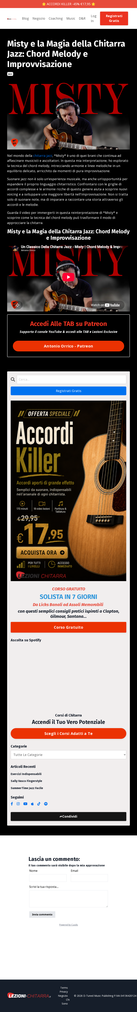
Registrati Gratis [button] (114, 18)
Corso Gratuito (68, 627)
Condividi (69, 816)
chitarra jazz (42, 155)
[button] (114, 18)
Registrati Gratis (68, 391)
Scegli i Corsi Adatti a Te (68, 733)
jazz (10, 74)
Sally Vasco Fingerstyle (26, 781)
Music (70, 18)
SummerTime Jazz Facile (27, 788)
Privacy (64, 991)
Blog (25, 18)
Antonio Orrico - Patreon (68, 346)
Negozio (38, 18)
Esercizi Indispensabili (26, 774)
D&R (82, 18)
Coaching (56, 18)
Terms (64, 987)
